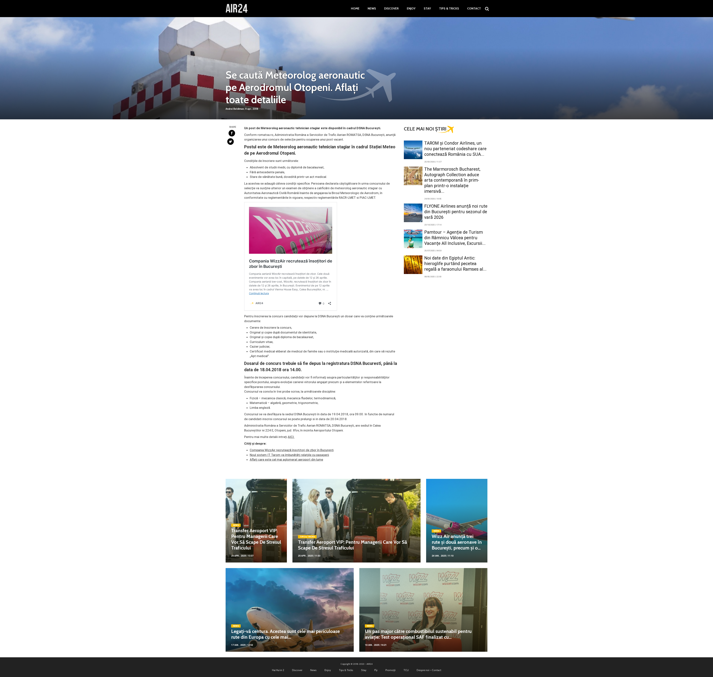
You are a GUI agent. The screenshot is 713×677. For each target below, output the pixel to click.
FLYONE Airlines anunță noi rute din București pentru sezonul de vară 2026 (455, 212)
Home (355, 8)
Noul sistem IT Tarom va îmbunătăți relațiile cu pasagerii (289, 455)
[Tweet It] (230, 141)
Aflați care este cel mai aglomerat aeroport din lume (286, 459)
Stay (427, 8)
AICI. (291, 437)
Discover (391, 8)
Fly (375, 670)
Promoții (390, 670)
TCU (406, 670)
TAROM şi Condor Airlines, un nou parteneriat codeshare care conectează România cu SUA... (455, 149)
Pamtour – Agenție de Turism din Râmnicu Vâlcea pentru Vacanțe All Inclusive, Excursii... (455, 238)
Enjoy (411, 8)
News (372, 8)
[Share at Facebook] (232, 133)
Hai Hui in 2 (278, 670)
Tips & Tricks (449, 8)
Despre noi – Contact (429, 670)
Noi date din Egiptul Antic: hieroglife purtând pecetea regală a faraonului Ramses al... (455, 264)
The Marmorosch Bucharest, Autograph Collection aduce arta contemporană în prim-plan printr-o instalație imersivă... (452, 180)
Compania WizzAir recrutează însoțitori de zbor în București (292, 450)
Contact (474, 8)
